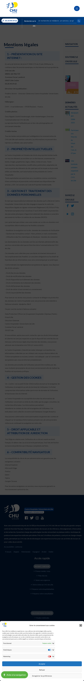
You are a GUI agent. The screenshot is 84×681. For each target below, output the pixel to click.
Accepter (42, 664)
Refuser (42, 670)
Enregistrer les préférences (42, 676)
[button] (81, 625)
